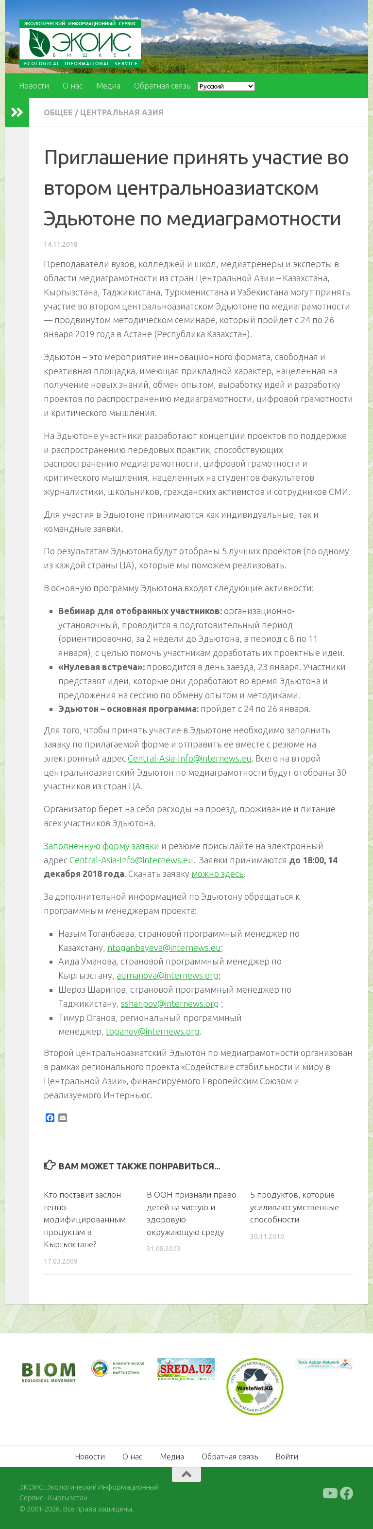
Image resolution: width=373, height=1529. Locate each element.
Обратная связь (162, 85)
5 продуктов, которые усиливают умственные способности (294, 1207)
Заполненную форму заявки (101, 846)
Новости (34, 85)
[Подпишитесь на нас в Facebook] (347, 1493)
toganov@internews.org (153, 1031)
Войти (286, 1456)
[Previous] (108, 1368)
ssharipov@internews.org (170, 1003)
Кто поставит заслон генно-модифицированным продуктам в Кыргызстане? (85, 1219)
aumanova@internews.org (168, 975)
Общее (58, 112)
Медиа (108, 85)
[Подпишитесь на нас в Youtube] (329, 1493)
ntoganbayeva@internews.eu (164, 947)
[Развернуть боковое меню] (17, 112)
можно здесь (217, 873)
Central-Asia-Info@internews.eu (190, 758)
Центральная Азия (122, 112)
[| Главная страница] (80, 43)
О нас (73, 85)
